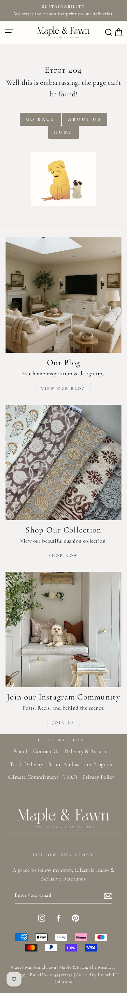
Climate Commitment (33, 776)
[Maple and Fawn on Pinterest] (75, 917)
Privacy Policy (98, 776)
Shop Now (63, 555)
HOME (63, 132)
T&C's (70, 776)
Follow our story (63, 854)
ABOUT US (84, 119)
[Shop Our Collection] (63, 462)
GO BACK (40, 119)
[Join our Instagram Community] (63, 629)
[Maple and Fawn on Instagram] (41, 917)
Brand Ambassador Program (80, 764)
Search (21, 751)
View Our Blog (63, 388)
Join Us (63, 722)
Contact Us (46, 751)
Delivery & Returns (86, 751)
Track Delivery (26, 764)
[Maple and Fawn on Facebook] (58, 917)
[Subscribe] (108, 895)
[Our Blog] (63, 295)
